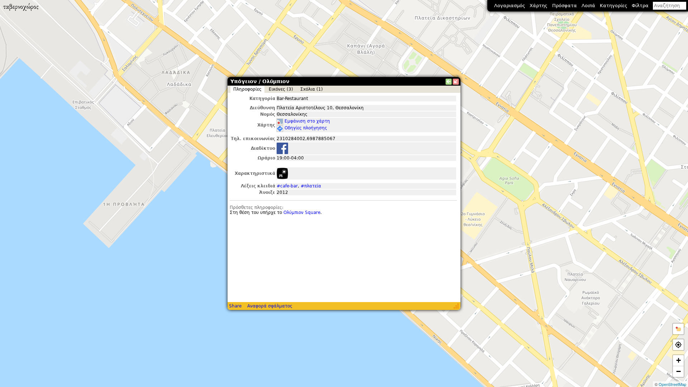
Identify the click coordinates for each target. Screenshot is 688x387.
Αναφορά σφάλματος (269, 306)
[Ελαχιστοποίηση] (456, 81)
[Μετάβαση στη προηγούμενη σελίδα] (448, 81)
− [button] (678, 371)
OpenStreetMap (672, 384)
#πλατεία (311, 185)
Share (235, 306)
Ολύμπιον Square (301, 212)
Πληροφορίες (247, 89)
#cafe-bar (287, 185)
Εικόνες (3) (281, 89)
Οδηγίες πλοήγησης (306, 127)
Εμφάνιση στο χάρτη (307, 121)
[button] (678, 329)
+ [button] (678, 360)
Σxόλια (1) (311, 89)
